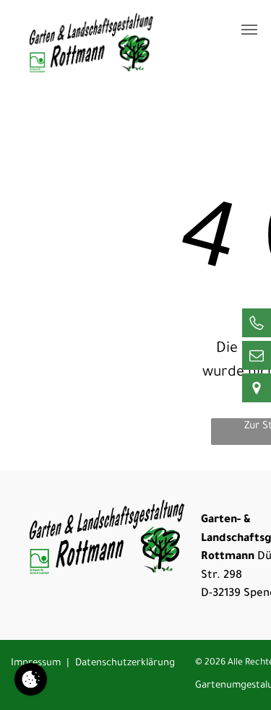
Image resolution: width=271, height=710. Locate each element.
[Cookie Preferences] (30, 679)
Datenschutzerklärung (125, 663)
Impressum (36, 663)
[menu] (249, 29)
